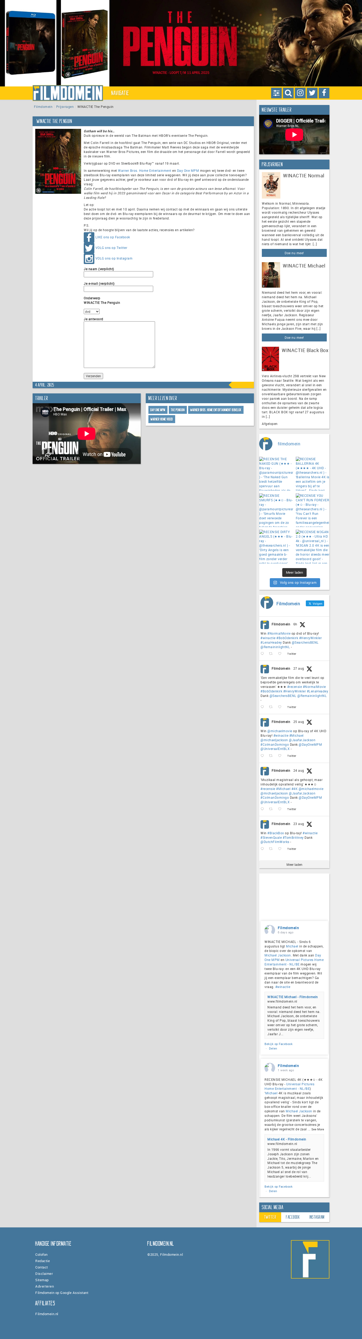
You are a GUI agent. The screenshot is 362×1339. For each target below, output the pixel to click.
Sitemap (42, 1279)
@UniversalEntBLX (275, 749)
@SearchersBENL (305, 642)
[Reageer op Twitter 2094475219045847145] (263, 654)
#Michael (296, 735)
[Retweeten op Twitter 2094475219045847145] (272, 654)
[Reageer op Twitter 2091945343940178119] (263, 809)
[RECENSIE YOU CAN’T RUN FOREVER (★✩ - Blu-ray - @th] (313, 510)
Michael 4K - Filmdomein (286, 1139)
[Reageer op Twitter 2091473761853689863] (263, 849)
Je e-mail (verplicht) (99, 283)
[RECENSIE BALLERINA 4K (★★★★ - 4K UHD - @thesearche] (313, 474)
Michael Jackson (277, 955)
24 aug (298, 770)
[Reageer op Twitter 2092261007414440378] (263, 756)
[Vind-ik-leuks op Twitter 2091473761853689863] (281, 849)
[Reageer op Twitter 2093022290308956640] (263, 707)
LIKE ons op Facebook (112, 237)
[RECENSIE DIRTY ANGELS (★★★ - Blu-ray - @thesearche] (276, 547)
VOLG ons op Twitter (111, 247)
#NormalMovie (278, 633)
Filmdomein (43, 106)
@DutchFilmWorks (275, 842)
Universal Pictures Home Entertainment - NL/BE (294, 962)
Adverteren (44, 1286)
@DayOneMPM (310, 744)
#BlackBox (275, 833)
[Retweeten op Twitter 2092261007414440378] (272, 756)
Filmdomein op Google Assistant (61, 1292)
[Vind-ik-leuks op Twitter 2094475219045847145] (281, 654)
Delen (273, 1048)
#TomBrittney (293, 837)
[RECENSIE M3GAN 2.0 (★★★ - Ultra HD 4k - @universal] (313, 547)
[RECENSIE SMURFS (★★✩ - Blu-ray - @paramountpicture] (276, 510)
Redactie (42, 1260)
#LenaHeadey (271, 642)
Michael (292, 946)
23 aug (298, 824)
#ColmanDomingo (275, 744)
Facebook (293, 1217)
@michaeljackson (274, 740)
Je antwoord (93, 319)
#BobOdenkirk (287, 638)
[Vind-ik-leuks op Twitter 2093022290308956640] (281, 707)
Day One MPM (188, 170)
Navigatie (120, 93)
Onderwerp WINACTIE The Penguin (102, 300)
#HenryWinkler (310, 638)
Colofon (41, 1254)
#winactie (268, 638)
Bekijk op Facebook (278, 1044)
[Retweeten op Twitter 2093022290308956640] (272, 707)
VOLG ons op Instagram (114, 258)
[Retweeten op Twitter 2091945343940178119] (272, 809)
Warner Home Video (162, 419)
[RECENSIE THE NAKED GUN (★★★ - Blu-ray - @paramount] (276, 474)
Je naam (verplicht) (99, 269)
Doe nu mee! (294, 253)
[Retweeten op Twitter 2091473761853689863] (272, 849)
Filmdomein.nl (46, 1313)
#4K (295, 789)
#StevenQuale (271, 837)
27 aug (298, 668)
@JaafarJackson (302, 740)
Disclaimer (44, 1273)
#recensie (294, 686)
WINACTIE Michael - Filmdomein (292, 997)
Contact (41, 1267)
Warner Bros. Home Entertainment (144, 170)
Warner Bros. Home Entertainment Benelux (215, 410)
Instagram (317, 1217)
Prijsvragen (65, 106)
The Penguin (178, 410)
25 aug (298, 721)
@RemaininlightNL (275, 647)
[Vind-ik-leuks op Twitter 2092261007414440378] (281, 756)
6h (295, 624)
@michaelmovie (279, 731)
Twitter (270, 1217)
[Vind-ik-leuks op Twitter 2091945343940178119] (281, 809)
